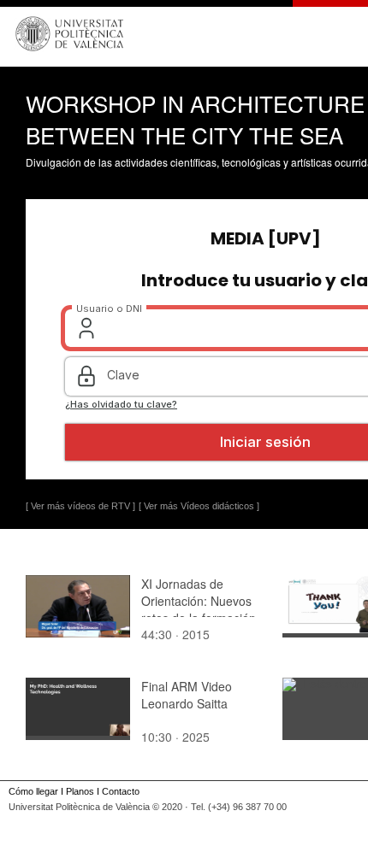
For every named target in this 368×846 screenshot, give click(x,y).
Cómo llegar (33, 791)
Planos (80, 791)
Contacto (120, 791)
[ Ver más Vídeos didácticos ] (199, 506)
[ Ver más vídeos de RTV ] (80, 506)
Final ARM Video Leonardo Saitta (186, 695)
